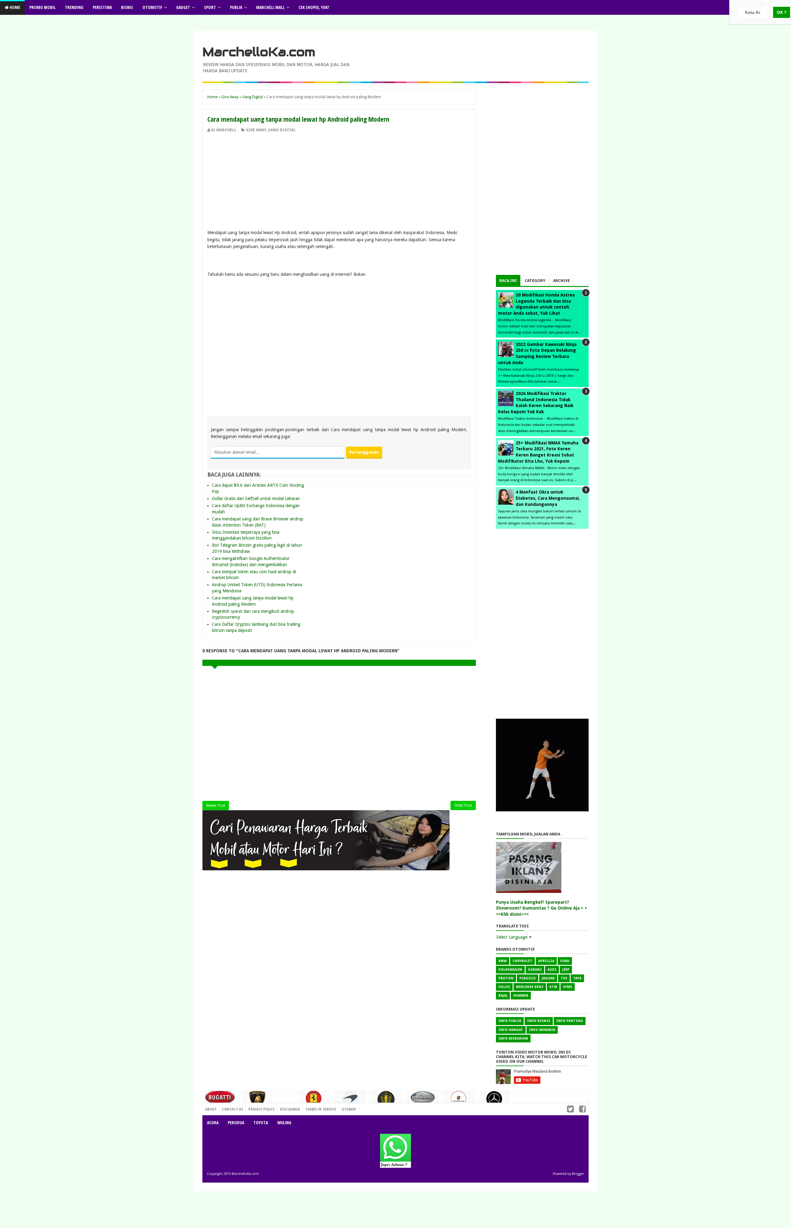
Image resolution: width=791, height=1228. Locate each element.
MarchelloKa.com (258, 52)
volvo (504, 987)
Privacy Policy (261, 1109)
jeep (565, 970)
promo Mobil (42, 7)
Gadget (183, 7)
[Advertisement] (339, 179)
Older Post (463, 805)
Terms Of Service (320, 1109)
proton (506, 978)
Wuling (284, 1122)
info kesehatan (513, 1039)
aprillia (546, 961)
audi (552, 970)
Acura (212, 1122)
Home (14, 7)
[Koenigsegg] (386, 1102)
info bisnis (538, 1021)
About (211, 1109)
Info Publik (509, 1021)
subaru (535, 970)
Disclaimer (290, 1109)
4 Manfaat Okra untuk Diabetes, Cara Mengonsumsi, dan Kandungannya (548, 498)
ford (564, 961)
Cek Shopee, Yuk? (313, 7)
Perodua (236, 1122)
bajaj (502, 996)
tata (577, 978)
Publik (236, 7)
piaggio (527, 978)
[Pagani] (423, 1099)
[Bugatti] (221, 1100)
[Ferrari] (314, 1100)
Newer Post (215, 805)
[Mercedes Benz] (495, 1101)
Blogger (578, 1174)
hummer (520, 996)
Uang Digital (282, 130)
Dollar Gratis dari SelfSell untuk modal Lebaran (256, 498)
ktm (553, 987)
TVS (563, 978)
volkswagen (510, 970)
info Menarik (542, 1030)
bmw (502, 961)
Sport (210, 7)
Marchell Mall (270, 7)
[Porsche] (459, 1101)
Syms (567, 987)
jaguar (548, 978)
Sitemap (348, 1109)
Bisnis (127, 7)
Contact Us (283, 1107)
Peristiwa (102, 7)
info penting (569, 1021)
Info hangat (510, 1030)
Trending (74, 7)
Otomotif (152, 7)
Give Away (256, 130)
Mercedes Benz (530, 987)
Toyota (260, 1122)
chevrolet (522, 961)
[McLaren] (350, 1101)
